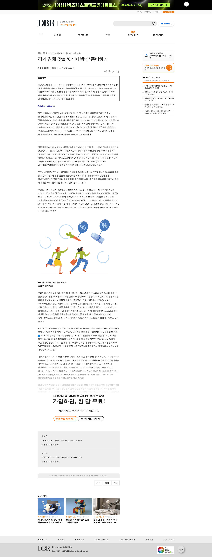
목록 (107, 483)
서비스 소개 (42, 540)
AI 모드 (167, 23)
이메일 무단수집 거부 (127, 540)
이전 (98, 483)
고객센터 (157, 12)
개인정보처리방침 (101, 540)
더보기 (105, 71)
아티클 (57, 35)
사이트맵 (149, 540)
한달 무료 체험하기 (65, 418)
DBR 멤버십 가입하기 (91, 418)
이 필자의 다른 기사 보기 (51, 445)
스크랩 (118, 72)
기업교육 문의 (168, 12)
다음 (116, 483)
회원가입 (148, 12)
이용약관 (61, 540)
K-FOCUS (158, 35)
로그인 (139, 12)
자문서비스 (133, 35)
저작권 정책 (79, 540)
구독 (108, 35)
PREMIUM (83, 35)
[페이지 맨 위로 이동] (181, 550)
